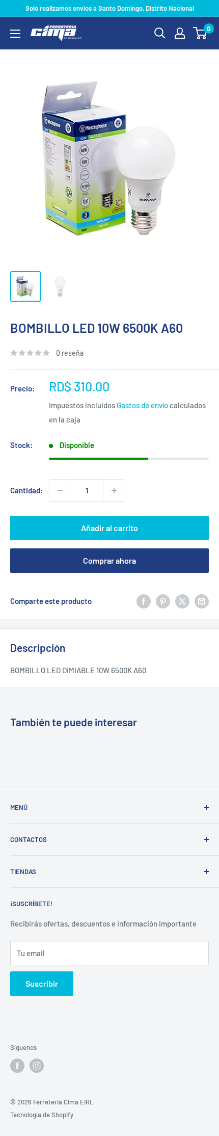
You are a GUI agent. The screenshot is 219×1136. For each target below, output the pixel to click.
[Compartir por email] (202, 601)
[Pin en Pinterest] (163, 601)
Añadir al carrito (109, 528)
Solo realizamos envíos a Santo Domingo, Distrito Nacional (109, 8)
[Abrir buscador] (160, 33)
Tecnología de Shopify (41, 1115)
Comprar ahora (109, 560)
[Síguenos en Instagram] (37, 1066)
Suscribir (41, 983)
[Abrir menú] (15, 34)
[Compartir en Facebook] (143, 601)
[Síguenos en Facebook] (17, 1066)
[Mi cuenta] (180, 33)
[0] (200, 33)
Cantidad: (26, 490)
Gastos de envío (142, 405)
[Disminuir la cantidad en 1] (60, 490)
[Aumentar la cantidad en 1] (114, 490)
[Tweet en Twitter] (182, 601)
